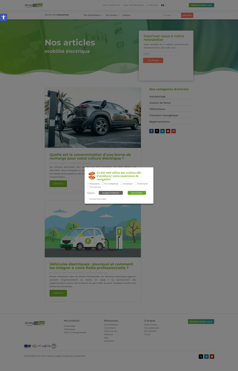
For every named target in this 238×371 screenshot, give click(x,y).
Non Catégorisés (111, 184)
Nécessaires (95, 184)
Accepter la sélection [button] (110, 193)
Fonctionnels (95, 187)
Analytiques (128, 184)
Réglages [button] (91, 193)
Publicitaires (143, 184)
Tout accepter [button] (137, 193)
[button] (3, 17)
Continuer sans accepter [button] (97, 199)
